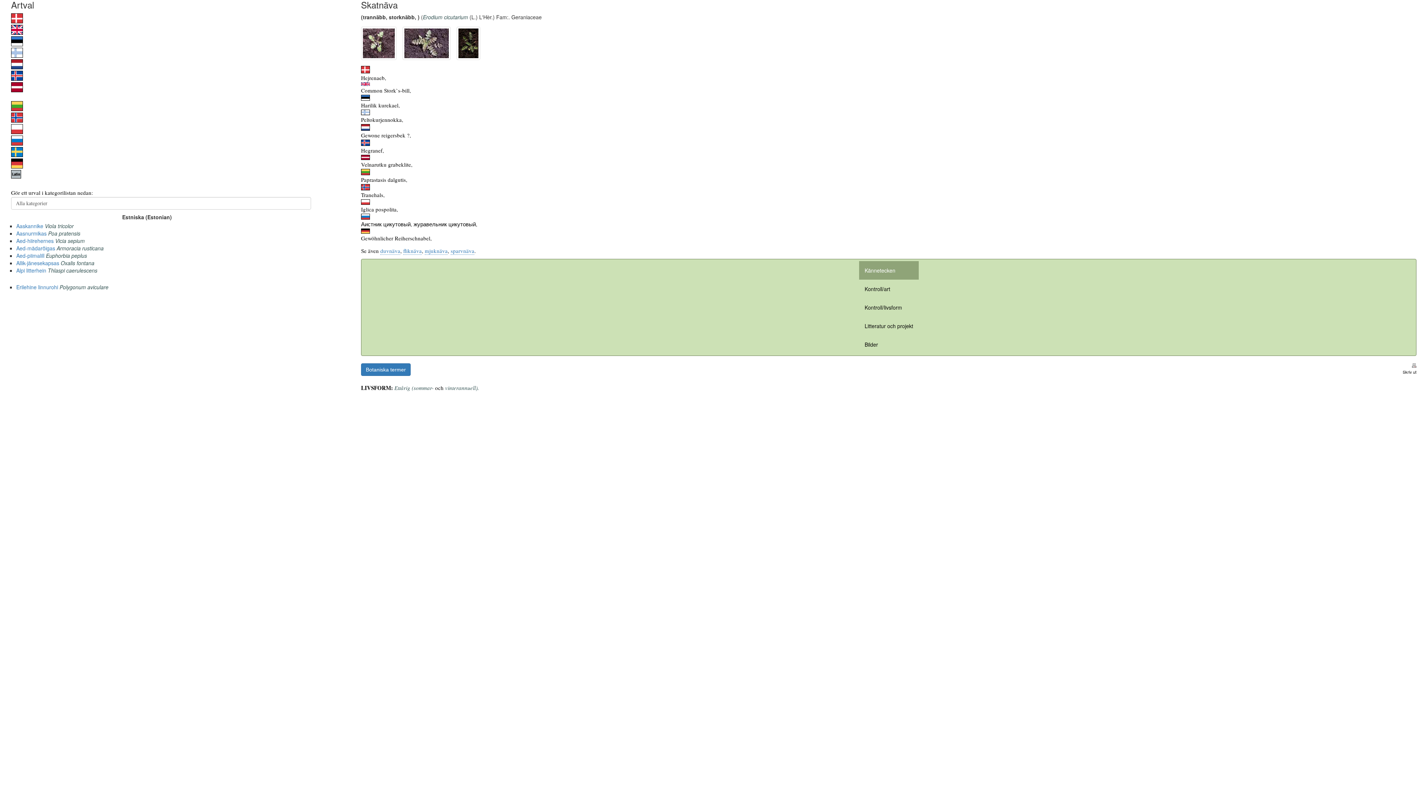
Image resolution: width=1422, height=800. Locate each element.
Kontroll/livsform (883, 307)
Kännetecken (880, 270)
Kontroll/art (877, 289)
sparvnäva (462, 250)
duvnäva (390, 250)
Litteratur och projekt (889, 326)
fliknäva (412, 250)
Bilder (871, 344)
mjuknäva (436, 250)
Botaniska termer (386, 370)
